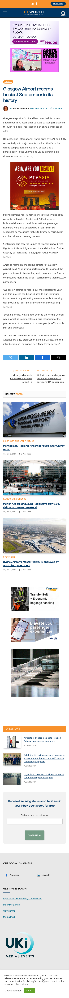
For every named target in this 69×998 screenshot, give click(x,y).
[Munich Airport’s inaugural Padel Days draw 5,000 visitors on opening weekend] (34, 477)
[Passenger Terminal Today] (34, 13)
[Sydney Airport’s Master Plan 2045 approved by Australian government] (34, 535)
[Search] (63, 13)
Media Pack (9, 917)
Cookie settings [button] (13, 991)
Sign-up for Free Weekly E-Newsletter (22, 899)
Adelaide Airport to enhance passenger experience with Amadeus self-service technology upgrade (44, 758)
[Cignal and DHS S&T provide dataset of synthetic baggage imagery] (12, 779)
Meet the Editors (11, 905)
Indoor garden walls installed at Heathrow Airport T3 (21, 378)
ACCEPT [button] (29, 991)
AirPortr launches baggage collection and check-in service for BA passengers (51, 378)
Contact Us (9, 911)
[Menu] (5, 13)
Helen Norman (21, 108)
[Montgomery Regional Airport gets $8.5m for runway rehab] (34, 419)
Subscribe (58, 3)
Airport (8, 82)
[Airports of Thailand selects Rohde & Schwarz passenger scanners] (12, 742)
